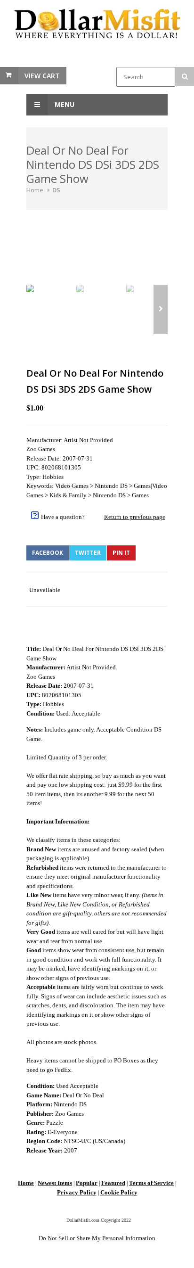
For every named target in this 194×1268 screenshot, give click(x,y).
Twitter (88, 553)
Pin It (121, 553)
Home (34, 190)
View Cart (42, 75)
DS (56, 190)
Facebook (47, 553)
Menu (63, 104)
